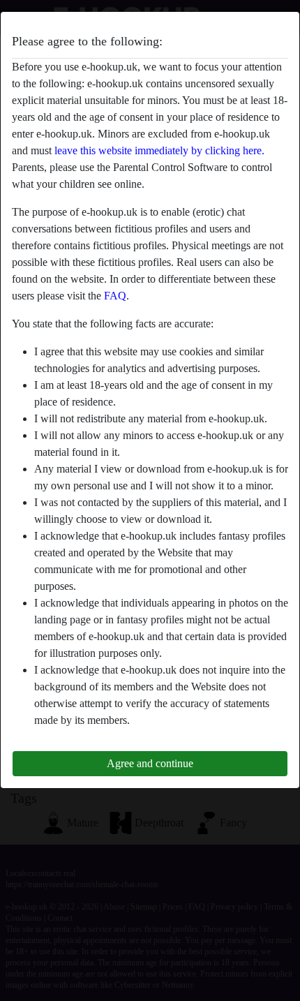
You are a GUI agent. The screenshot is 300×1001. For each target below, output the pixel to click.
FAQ (115, 296)
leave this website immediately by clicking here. (159, 150)
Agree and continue (150, 763)
